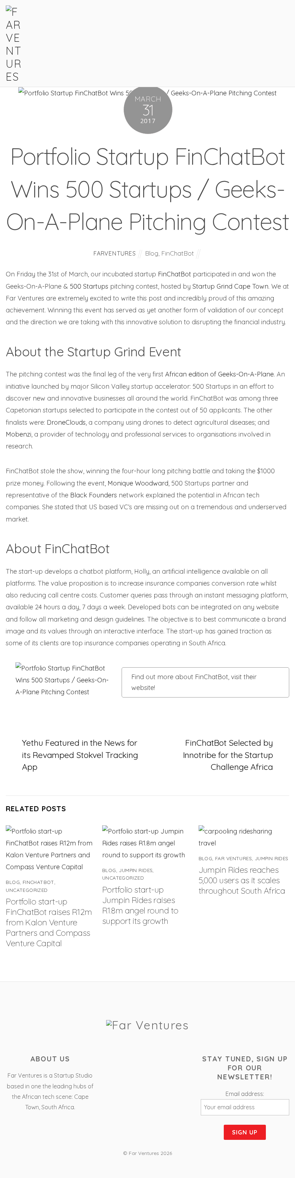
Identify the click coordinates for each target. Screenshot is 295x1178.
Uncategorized (26, 890)
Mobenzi (18, 434)
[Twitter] (148, 1061)
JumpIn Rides (136, 870)
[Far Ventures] (15, 77)
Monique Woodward (138, 483)
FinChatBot (177, 253)
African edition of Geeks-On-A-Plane (219, 374)
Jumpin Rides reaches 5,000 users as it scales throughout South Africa (242, 880)
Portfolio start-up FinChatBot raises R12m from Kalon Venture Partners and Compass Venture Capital (49, 922)
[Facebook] (127, 1061)
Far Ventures (233, 858)
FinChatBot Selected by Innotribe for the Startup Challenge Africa (228, 754)
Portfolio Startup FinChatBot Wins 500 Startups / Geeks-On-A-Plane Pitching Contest (147, 188)
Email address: (245, 1093)
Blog (151, 253)
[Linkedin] (168, 1061)
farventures (115, 253)
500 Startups (89, 286)
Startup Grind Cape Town (230, 286)
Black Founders (93, 495)
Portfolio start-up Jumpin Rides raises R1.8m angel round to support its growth (140, 905)
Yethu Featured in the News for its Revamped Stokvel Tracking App (80, 754)
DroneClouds (66, 422)
